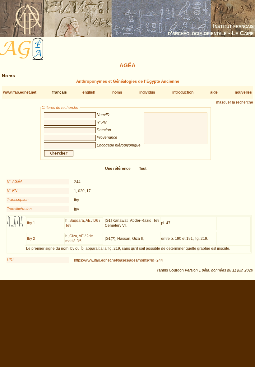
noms (117, 92)
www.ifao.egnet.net (19, 92)
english (88, 92)
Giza (73, 236)
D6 (95, 220)
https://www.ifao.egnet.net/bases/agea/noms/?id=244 (118, 260)
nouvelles (243, 92)
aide (214, 92)
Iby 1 (31, 223)
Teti (68, 225)
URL (11, 260)
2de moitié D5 (79, 238)
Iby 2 (31, 238)
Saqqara (76, 220)
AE (88, 220)
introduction (182, 92)
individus (147, 92)
